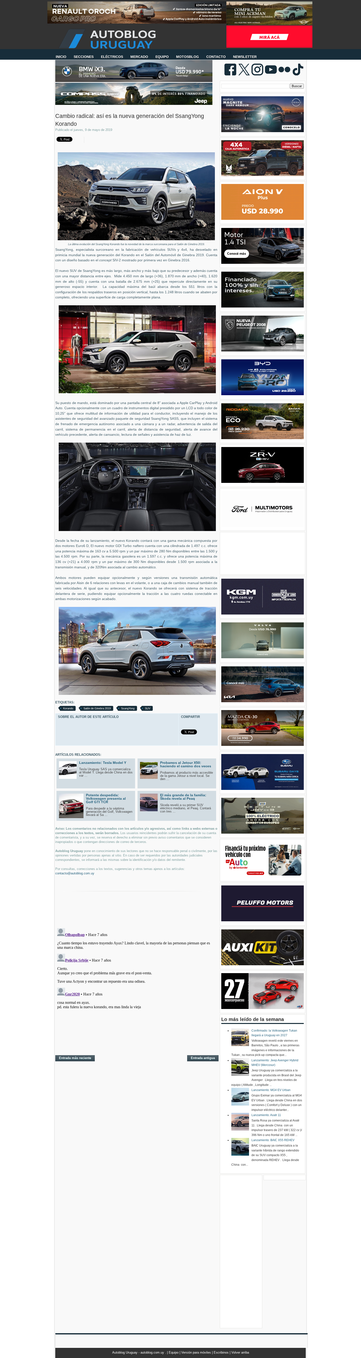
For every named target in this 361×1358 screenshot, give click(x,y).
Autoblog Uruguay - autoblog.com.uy (138, 1352)
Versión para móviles (196, 1352)
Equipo (174, 1352)
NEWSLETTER (245, 57)
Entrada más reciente (75, 1058)
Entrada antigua (203, 1058)
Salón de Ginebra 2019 (97, 708)
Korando (68, 708)
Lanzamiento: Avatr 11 (266, 1115)
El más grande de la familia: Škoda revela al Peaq (183, 796)
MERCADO (139, 57)
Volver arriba (240, 1352)
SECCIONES (84, 57)
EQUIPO (162, 57)
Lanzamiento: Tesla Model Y (102, 763)
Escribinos (222, 1352)
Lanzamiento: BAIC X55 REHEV (272, 1140)
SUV (147, 708)
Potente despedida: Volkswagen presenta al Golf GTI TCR (106, 798)
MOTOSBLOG (187, 57)
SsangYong (128, 708)
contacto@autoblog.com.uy (74, 873)
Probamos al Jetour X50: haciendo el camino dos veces (185, 764)
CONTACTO (216, 57)
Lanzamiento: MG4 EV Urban (271, 1090)
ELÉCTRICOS (112, 57)
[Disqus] (136, 987)
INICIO (61, 57)
